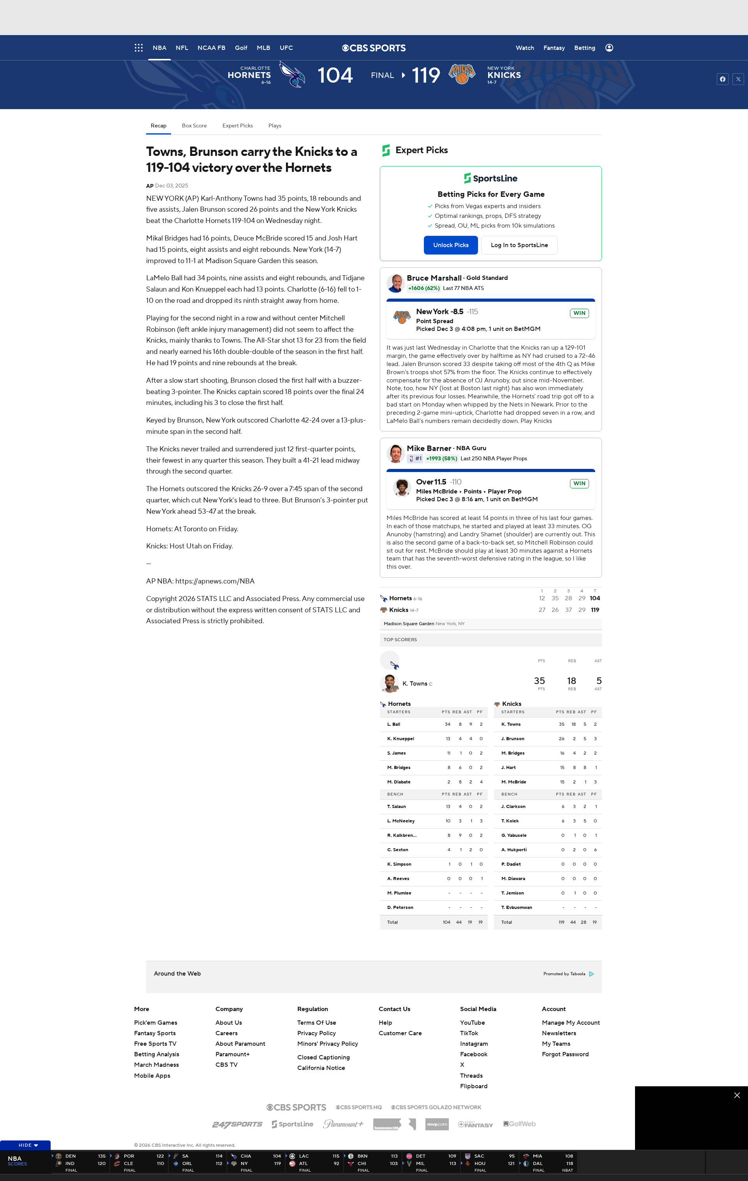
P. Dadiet (511, 864)
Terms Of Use (316, 1023)
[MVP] (437, 1121)
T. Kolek (510, 821)
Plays (274, 125)
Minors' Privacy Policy (327, 1044)
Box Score (194, 125)
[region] (691, 1118)
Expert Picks (237, 125)
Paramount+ (232, 1054)
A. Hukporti (514, 850)
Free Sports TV (155, 1044)
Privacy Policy (316, 1033)
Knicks (504, 75)
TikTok (469, 1033)
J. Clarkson (513, 806)
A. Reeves (398, 879)
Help (385, 1023)
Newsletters (559, 1033)
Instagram (474, 1044)
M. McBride (513, 782)
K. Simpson (399, 864)
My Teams (556, 1044)
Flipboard (474, 1086)
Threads (471, 1076)
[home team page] (464, 74)
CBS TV (226, 1065)
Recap (158, 125)
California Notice (321, 1068)
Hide (25, 1145)
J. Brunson (512, 739)
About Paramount (240, 1044)
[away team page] (294, 74)
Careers (226, 1033)
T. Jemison (512, 893)
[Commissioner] (394, 1121)
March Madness (156, 1065)
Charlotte (255, 68)
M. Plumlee (399, 893)
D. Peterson (400, 907)
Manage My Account (571, 1023)
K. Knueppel (400, 739)
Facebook (473, 1054)
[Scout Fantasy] (476, 1124)
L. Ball (393, 724)
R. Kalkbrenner (403, 835)
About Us (228, 1023)
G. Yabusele (514, 835)
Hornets (249, 75)
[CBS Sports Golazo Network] (436, 1106)
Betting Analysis (156, 1054)
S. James (396, 753)
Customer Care (400, 1033)
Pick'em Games (155, 1023)
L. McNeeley (401, 821)
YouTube (472, 1023)
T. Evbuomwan (516, 907)
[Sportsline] (293, 1123)
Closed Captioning (323, 1057)
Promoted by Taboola (564, 974)
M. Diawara (513, 879)
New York (501, 68)
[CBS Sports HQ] (359, 1106)
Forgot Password (565, 1054)
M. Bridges (399, 768)
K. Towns (415, 684)
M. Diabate (399, 782)
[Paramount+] (343, 1122)
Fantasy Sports (155, 1033)
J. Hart (508, 768)
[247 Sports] (237, 1123)
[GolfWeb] (519, 1124)
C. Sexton (397, 850)
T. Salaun (396, 806)
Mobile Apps (152, 1076)
